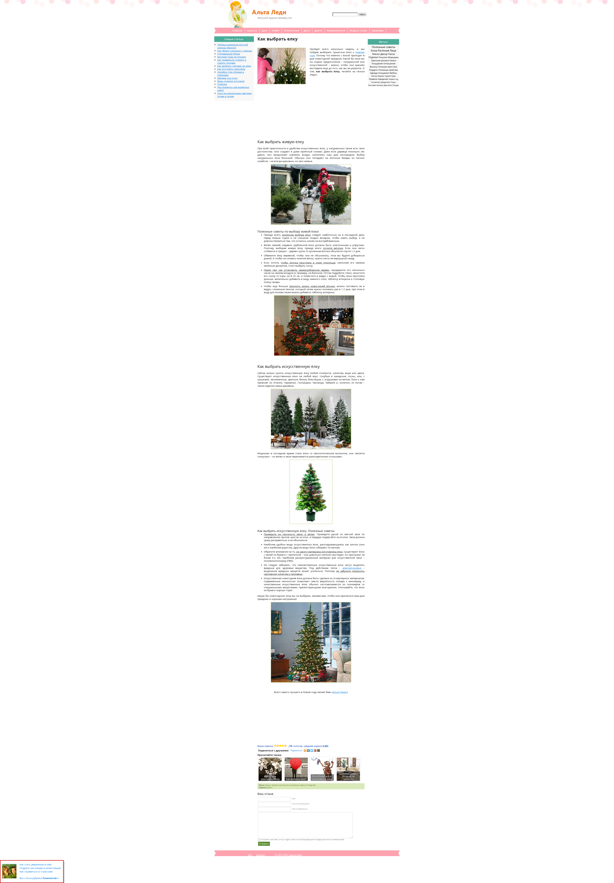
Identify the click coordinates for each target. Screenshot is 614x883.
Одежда (374, 73)
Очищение (383, 73)
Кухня (388, 76)
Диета (318, 30)
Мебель (393, 73)
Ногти (374, 76)
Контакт (260, 854)
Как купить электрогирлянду (270, 777)
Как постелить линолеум (231, 69)
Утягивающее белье (228, 53)
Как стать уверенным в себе (35, 864)
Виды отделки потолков (230, 81)
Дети (307, 30)
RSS (250, 854)
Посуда (395, 85)
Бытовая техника (375, 85)
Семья (393, 60)
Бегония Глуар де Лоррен (231, 56)
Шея (389, 66)
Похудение (377, 63)
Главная (237, 30)
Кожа (374, 50)
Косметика (375, 82)
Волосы (374, 66)
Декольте (388, 85)
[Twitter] (312, 750)
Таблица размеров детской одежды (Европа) (232, 46)
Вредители (385, 82)
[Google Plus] (315, 750)
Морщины (393, 57)
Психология (291, 30)
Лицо (393, 50)
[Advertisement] (311, 108)
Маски (376, 53)
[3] (280, 745)
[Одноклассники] (305, 750)
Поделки (373, 57)
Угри (394, 66)
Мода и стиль (358, 30)
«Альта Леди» (339, 692)
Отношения (389, 63)
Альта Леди (295, 854)
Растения (383, 50)
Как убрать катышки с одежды (234, 50)
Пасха (391, 53)
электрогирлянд (351, 568)
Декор (268, 785)
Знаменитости (336, 30)
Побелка (222, 84)
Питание (382, 66)
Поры (393, 82)
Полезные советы (298, 785)
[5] (285, 745)
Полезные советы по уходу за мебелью (348, 776)
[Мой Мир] (318, 750)
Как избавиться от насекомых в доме (322, 777)
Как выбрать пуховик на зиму (234, 65)
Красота (252, 30)
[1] (275, 745)
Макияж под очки (227, 78)
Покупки (285, 785)
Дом (264, 30)
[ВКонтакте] (308, 750)
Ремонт (381, 76)
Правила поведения (378, 79)
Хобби (275, 30)
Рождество (311, 785)
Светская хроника (380, 60)
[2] (277, 745)
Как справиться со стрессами (36, 871)
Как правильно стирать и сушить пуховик (231, 61)
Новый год (276, 785)
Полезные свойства (388, 70)
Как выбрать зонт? (296, 778)
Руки (393, 76)
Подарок (373, 70)
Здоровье (378, 30)
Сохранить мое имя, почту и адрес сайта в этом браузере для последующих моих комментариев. (302, 839)
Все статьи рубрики (39, 878)
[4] (283, 745)
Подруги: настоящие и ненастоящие (40, 868)
